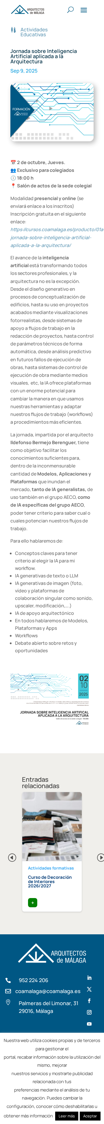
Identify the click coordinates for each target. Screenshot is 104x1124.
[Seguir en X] (89, 989)
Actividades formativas (51, 868)
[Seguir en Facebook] (89, 1000)
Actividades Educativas (34, 32)
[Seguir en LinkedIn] (89, 977)
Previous (7, 856)
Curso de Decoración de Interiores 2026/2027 (50, 881)
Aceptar (90, 1116)
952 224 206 (33, 980)
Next (96, 856)
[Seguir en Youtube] (89, 1023)
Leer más (67, 1116)
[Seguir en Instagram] (89, 1012)
